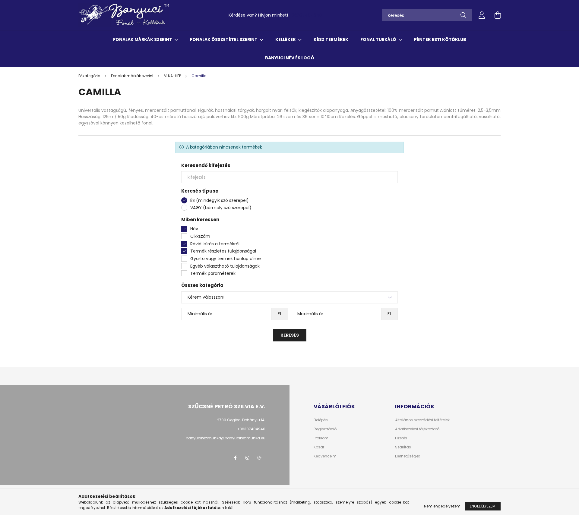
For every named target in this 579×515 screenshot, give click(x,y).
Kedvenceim (325, 456)
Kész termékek (331, 39)
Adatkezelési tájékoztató (417, 429)
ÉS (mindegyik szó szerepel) (219, 200)
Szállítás (403, 447)
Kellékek (286, 39)
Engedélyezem (482, 506)
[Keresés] (463, 15)
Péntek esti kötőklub (440, 39)
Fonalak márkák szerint (143, 39)
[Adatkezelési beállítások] (259, 458)
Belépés (321, 420)
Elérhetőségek (407, 456)
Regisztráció (325, 429)
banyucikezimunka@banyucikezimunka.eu (225, 438)
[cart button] (498, 15)
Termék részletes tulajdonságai (223, 251)
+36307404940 (305, 15)
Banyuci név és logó (289, 58)
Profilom (321, 438)
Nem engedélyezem (442, 506)
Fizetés (401, 438)
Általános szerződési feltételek (422, 420)
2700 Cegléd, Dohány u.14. (241, 419)
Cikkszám (200, 236)
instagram (247, 458)
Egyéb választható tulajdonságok (225, 266)
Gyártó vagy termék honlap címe (225, 259)
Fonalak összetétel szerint (224, 39)
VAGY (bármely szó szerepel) (221, 208)
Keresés (289, 335)
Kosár (319, 447)
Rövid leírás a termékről (214, 244)
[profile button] (482, 15)
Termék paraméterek (213, 273)
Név (194, 229)
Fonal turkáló (378, 39)
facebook (235, 458)
